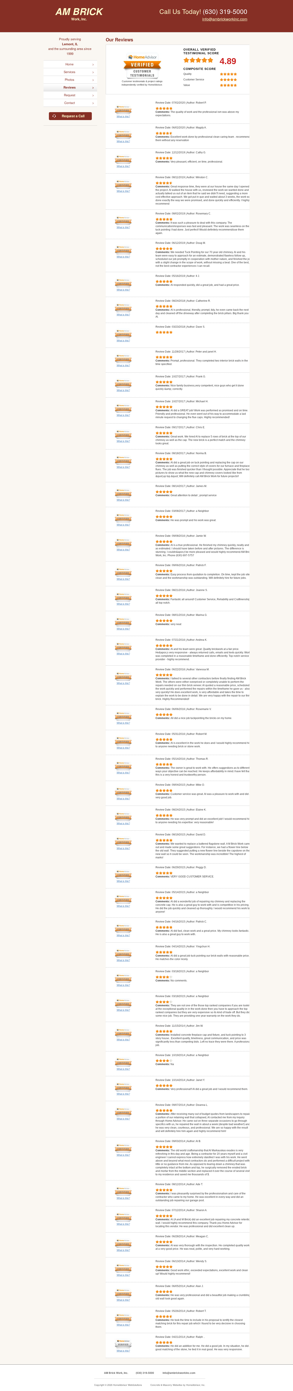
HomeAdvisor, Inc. (195, 1384)
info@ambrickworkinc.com (224, 19)
